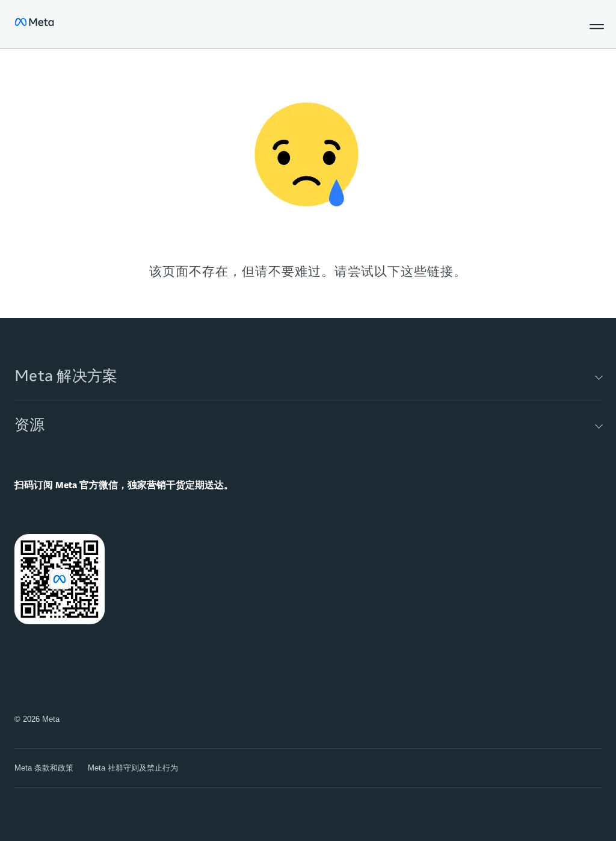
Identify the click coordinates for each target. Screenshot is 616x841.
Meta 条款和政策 (43, 767)
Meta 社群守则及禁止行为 (133, 767)
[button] (594, 24)
